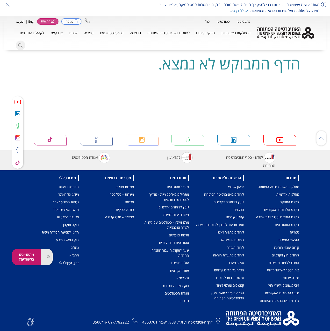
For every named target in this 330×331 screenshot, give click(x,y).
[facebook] (17, 150)
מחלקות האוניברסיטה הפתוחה (278, 187)
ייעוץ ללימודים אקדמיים (229, 202)
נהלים (75, 247)
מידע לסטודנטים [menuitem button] (111, 32)
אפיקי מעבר (236, 262)
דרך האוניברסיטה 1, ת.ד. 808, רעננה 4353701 (177, 322)
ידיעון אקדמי (236, 187)
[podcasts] (17, 126)
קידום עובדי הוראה (286, 247)
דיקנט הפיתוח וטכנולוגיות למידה (277, 217)
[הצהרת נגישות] (30, 321)
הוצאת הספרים (289, 240)
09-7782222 (118, 322)
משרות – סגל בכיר (122, 194)
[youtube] (17, 102)
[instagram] (17, 138)
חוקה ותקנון (71, 224)
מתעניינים (243, 21)
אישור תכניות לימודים (230, 278)
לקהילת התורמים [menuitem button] (32, 32)
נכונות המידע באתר (66, 202)
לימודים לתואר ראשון (230, 232)
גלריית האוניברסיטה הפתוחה (279, 300)
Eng (31, 21)
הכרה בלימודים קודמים (229, 270)
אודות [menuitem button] (73, 32)
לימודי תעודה (235, 247)
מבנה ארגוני (291, 278)
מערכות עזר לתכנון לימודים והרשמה (220, 224)
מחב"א (74, 255)
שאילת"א (183, 278)
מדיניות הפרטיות (68, 217)
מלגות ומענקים (179, 235)
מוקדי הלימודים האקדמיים (282, 293)
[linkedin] (17, 114)
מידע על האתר (68, 194)
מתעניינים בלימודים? (26, 257)
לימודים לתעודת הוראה (228, 255)
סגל (207, 21)
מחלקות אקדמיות (287, 194)
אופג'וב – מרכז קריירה (119, 217)
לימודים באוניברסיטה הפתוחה (224, 194)
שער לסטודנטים (178, 187)
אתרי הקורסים (179, 270)
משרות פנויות (125, 187)
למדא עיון (173, 157)
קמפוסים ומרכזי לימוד (230, 285)
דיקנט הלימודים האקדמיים (281, 209)
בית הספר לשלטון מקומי (283, 270)
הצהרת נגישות (69, 187)
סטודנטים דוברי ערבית (174, 242)
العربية (20, 21)
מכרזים (129, 202)
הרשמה (239, 209)
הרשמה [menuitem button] (135, 32)
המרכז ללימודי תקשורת (284, 262)
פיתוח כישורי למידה (176, 214)
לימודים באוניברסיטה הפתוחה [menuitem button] (168, 32)
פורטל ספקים (125, 209)
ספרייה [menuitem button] (88, 32)
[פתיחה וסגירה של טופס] (47, 257)
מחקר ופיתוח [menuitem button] (205, 32)
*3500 (98, 322)
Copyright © (69, 262)
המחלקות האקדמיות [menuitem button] (236, 32)
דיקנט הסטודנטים (287, 224)
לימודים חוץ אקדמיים (285, 255)
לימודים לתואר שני (232, 240)
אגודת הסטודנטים (85, 157)
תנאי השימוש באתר (66, 209)
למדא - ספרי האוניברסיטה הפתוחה (250, 161)
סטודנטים (223, 21)
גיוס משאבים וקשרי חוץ (283, 285)
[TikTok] (17, 163)
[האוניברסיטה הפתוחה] (286, 33)
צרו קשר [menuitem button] (56, 32)
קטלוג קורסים (235, 217)
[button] (87, 20)
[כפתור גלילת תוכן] (321, 138)
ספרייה (294, 232)
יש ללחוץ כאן (239, 10)
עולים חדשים (180, 263)
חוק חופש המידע (67, 240)
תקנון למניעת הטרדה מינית (60, 232)
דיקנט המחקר (289, 202)
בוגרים (184, 300)
